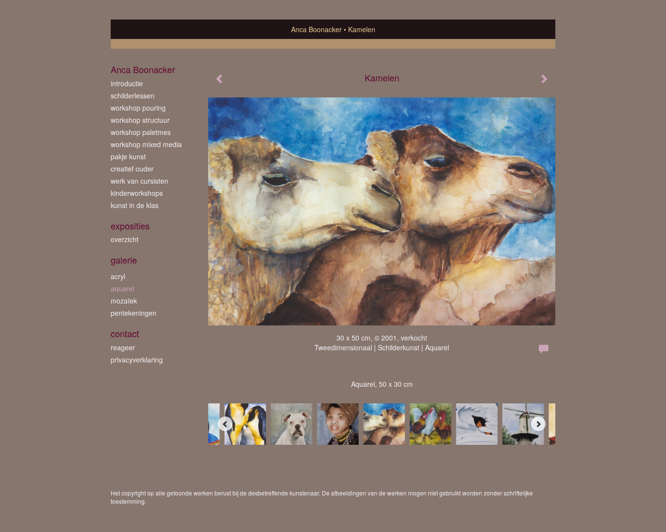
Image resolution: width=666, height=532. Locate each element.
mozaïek (124, 300)
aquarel (122, 288)
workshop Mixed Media (146, 144)
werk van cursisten (139, 181)
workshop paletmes (141, 132)
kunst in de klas (134, 205)
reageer (123, 347)
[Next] (538, 424)
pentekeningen (134, 313)
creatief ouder (132, 168)
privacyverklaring (137, 359)
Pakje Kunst (128, 156)
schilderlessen (133, 95)
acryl (118, 276)
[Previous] (225, 424)
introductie (127, 83)
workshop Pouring (138, 108)
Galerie (124, 260)
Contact (125, 333)
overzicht (124, 239)
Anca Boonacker (316, 29)
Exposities (130, 226)
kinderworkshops (137, 193)
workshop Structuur (140, 120)
